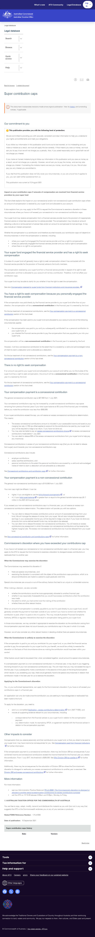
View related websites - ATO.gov (37, 929)
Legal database (12, 31)
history (72, 107)
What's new (39, 5)
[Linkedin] (17, 891)
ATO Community (56, 5)
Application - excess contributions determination (46, 710)
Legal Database (74, 5)
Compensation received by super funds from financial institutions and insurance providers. (45, 287)
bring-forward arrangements (49, 495)
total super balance (27, 497)
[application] (13, 53)
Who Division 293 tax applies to (66, 758)
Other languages (15, 883)
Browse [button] (12, 49)
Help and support (13, 868)
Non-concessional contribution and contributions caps (28, 537)
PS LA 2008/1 (50, 790)
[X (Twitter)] (11, 891)
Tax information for (14, 862)
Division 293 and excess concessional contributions (23, 772)
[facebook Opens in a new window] (4, 891)
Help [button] (11, 69)
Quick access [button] (12, 59)
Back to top (85, 843)
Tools (5, 857)
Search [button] (12, 40)
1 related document (22, 85)
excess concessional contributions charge (53, 431)
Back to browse (9, 85)
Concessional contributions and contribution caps (27, 471)
